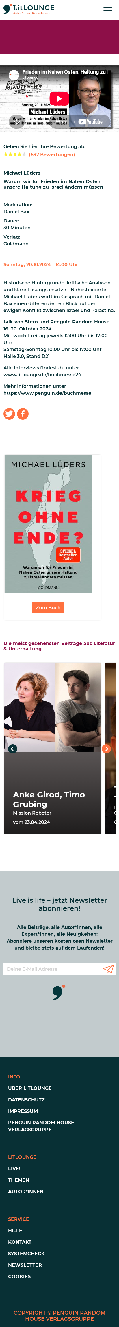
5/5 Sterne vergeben (24, 154)
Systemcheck (26, 1253)
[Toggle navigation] (108, 10)
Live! (14, 1168)
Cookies (19, 1276)
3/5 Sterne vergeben (15, 154)
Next (106, 748)
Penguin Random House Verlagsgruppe (41, 1126)
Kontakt (19, 1242)
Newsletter (25, 1265)
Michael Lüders (21, 173)
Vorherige (12, 748)
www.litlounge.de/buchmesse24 (42, 374)
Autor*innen (26, 1191)
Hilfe (15, 1230)
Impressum (23, 1111)
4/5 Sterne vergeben (19, 154)
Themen (18, 1180)
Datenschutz (26, 1100)
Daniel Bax (16, 211)
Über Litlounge (30, 1088)
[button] (9, 414)
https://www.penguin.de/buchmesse (47, 393)
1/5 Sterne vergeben (5, 154)
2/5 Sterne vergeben (10, 154)
